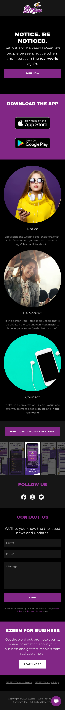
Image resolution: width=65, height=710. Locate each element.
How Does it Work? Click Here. (32, 431)
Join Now (32, 73)
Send (32, 597)
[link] (32, 7)
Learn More (32, 664)
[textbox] (32, 543)
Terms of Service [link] (34, 611)
